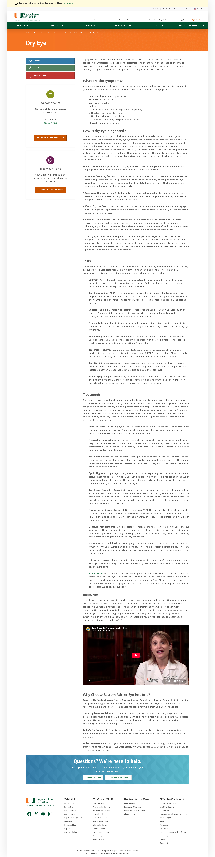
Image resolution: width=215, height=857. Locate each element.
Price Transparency (100, 836)
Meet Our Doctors (167, 807)
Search (185, 20)
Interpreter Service (100, 825)
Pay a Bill (112, 20)
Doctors (37, 61)
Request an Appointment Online (50, 137)
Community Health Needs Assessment (174, 814)
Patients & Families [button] (123, 26)
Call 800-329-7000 (93, 777)
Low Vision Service (100, 818)
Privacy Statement (108, 851)
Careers (174, 20)
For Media (164, 825)
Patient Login (199, 20)
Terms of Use (96, 851)
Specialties (68, 807)
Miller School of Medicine (134, 811)
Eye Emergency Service (101, 811)
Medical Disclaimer (83, 851)
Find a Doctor (69, 803)
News (162, 821)
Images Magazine (166, 818)
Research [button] (157, 26)
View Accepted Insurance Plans (50, 190)
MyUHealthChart (71, 832)
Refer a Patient (130, 803)
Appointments (99, 20)
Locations (90, 26)
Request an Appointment (118, 777)
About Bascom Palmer (168, 803)
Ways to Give (164, 20)
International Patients (146, 20)
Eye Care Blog (165, 829)
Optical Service (99, 814)
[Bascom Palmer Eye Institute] (27, 17)
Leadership (164, 836)
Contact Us (164, 843)
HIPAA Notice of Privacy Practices (126, 851)
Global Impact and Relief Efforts (173, 832)
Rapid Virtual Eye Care (73, 818)
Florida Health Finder (101, 840)
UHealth (156, 9)
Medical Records (99, 829)
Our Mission (164, 811)
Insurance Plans (70, 825)
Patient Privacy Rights (101, 832)
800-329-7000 (50, 123)
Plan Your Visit (40, 76)
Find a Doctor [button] (22, 26)
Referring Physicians (127, 20)
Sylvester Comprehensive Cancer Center (176, 9)
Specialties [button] (56, 26)
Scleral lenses (96, 574)
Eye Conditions (70, 811)
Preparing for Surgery (101, 807)
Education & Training (132, 807)
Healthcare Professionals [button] (190, 26)
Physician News (130, 814)
